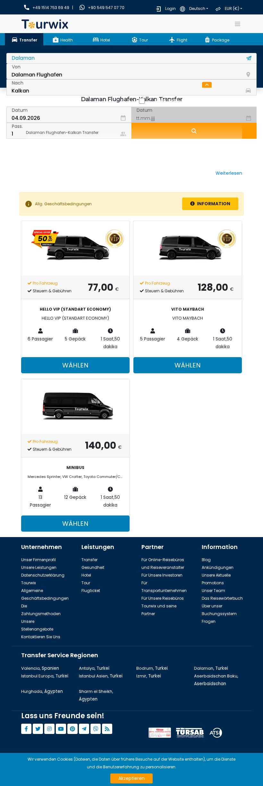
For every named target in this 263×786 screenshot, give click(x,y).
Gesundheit (92, 567)
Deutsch (197, 8)
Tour (85, 583)
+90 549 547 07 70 (106, 7)
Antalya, (94, 668)
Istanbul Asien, (101, 676)
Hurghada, (42, 691)
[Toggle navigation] (237, 24)
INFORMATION (213, 203)
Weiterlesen (229, 173)
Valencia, (40, 668)
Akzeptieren (131, 778)
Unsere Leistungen (38, 567)
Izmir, (148, 676)
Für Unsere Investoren (161, 575)
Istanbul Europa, (44, 676)
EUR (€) (232, 8)
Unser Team (213, 590)
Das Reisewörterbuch (222, 598)
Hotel (86, 575)
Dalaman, (211, 668)
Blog (206, 559)
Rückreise (167, 100)
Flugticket (90, 590)
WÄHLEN (75, 365)
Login (170, 8)
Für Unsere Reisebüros (162, 598)
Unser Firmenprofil (38, 559)
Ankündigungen (217, 567)
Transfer (89, 559)
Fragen (209, 621)
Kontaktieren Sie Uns (40, 637)
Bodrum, (152, 668)
